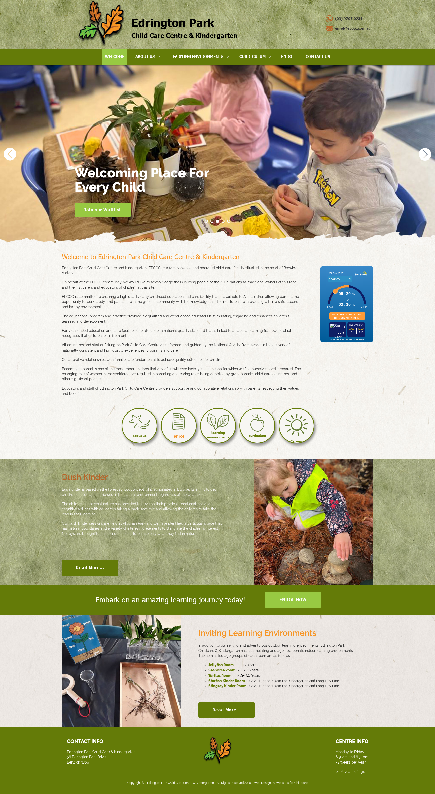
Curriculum (252, 56)
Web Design (262, 783)
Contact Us (318, 56)
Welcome (114, 56)
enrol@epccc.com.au (352, 28)
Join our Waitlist (102, 209)
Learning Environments (197, 56)
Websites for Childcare (292, 783)
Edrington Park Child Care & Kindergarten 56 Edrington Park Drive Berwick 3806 (101, 757)
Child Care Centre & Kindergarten (184, 27)
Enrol (288, 56)
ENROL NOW (292, 599)
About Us (145, 56)
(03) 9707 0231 (348, 18)
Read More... (90, 567)
